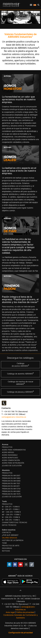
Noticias (6, 551)
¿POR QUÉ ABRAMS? (10, 535)
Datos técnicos (9, 525)
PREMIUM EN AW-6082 (11, 491)
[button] (31, 5)
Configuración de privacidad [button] (20, 633)
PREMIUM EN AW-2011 (11, 486)
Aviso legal (10, 612)
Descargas (7, 548)
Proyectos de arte (10, 546)
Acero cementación (11, 460)
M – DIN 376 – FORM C (11, 520)
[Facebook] (15, 564)
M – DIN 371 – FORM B (11, 507)
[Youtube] (20, 564)
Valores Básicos (9, 538)
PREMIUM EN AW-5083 (11, 478)
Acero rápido (8, 452)
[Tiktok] (31, 564)
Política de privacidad (25, 612)
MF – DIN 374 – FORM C (11, 515)
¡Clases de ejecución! (12, 466)
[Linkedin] (9, 564)
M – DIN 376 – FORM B (11, 517)
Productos (7, 447)
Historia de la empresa (12, 540)
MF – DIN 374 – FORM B (11, 512)
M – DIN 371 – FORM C (11, 509)
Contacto (6, 532)
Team (4, 543)
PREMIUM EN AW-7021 (11, 483)
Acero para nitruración (13, 463)
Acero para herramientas (14, 450)
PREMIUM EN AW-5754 (11, 489)
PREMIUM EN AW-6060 (11, 481)
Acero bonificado (10, 458)
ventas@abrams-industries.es (13, 417)
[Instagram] (26, 564)
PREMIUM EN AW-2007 (11, 476)
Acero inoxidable (10, 455)
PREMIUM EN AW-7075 (11, 494)
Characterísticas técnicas (14, 522)
